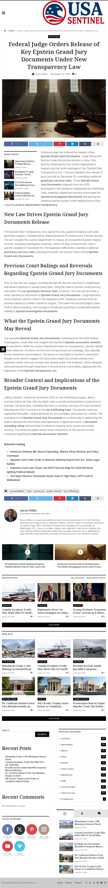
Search (5, 730)
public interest (54, 491)
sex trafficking (71, 491)
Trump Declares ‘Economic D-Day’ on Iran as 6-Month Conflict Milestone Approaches (89, 611)
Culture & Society (68, 793)
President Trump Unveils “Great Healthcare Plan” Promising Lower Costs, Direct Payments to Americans (24, 173)
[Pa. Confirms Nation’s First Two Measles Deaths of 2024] (18, 686)
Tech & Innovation (68, 787)
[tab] (78, 578)
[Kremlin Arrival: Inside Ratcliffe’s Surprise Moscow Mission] (89, 648)
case (29, 491)
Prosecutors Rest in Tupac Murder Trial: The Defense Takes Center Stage (89, 705)
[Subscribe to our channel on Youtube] (101, 883)
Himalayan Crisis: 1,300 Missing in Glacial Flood (16, 667)
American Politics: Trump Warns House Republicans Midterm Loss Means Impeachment (25, 162)
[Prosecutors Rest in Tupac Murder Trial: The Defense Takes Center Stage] (89, 686)
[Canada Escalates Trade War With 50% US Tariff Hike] (18, 592)
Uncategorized (67, 799)
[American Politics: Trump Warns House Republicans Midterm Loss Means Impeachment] (9, 164)
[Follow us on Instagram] (98, 883)
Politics (11, 31)
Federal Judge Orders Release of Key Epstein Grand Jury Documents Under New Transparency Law (25, 194)
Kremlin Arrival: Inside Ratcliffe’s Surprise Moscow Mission (87, 667)
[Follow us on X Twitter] (90, 883)
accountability (17, 491)
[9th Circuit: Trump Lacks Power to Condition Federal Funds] (54, 686)
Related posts (78, 578)
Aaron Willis (28, 510)
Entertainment (66, 775)
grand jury (39, 491)
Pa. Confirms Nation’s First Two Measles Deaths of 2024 (18, 705)
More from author (96, 578)
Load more (54, 625)
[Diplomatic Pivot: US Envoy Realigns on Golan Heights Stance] (54, 592)
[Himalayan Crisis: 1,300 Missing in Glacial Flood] (18, 648)
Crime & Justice (81, 699)
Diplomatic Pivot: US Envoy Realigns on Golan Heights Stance (53, 611)
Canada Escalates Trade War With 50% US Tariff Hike (16, 611)
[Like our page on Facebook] (86, 883)
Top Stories (8, 662)
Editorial (78, 662)
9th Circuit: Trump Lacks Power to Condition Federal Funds (53, 705)
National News (9, 699)
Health (42, 699)
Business (64, 763)
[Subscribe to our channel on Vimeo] (105, 883)
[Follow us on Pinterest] (94, 883)
